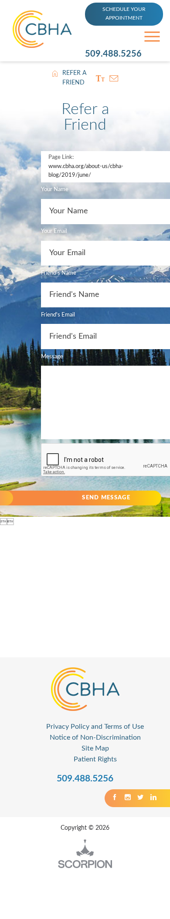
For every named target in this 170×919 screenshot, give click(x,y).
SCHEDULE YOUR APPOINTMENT (124, 13)
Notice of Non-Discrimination (95, 737)
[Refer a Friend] (114, 78)
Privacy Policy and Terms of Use (95, 726)
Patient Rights (95, 759)
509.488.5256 (113, 54)
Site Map (95, 748)
